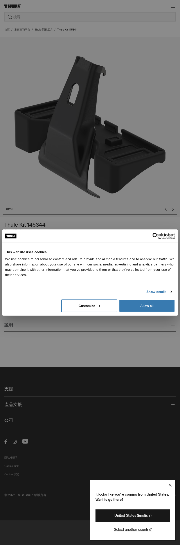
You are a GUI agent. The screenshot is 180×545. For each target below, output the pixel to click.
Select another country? (133, 529)
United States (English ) (132, 515)
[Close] (170, 485)
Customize (87, 305)
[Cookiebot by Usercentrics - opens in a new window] (156, 236)
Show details (156, 292)
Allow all (146, 305)
